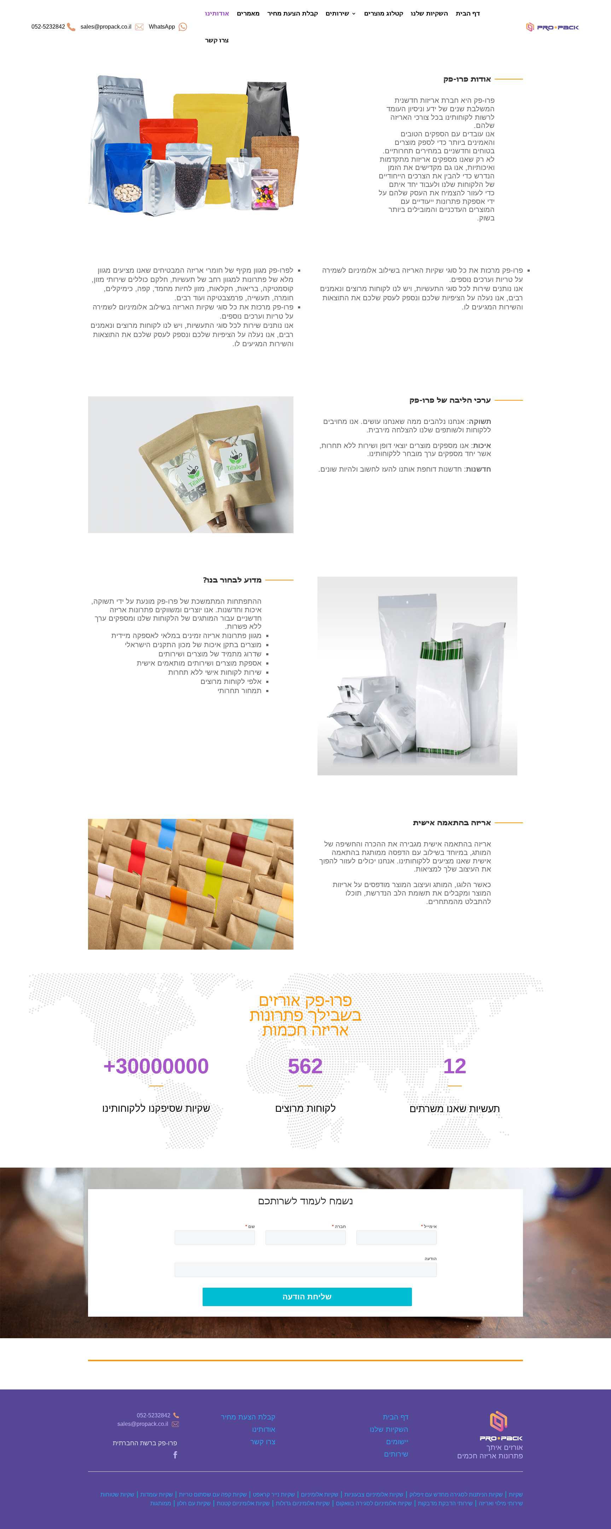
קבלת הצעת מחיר (292, 13)
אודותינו (217, 13)
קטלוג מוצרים (383, 13)
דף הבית (468, 13)
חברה (339, 1226)
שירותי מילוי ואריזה (501, 1503)
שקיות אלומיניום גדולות (303, 1503)
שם (250, 1226)
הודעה (431, 1258)
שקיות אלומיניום (319, 1495)
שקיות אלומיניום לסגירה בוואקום (374, 1503)
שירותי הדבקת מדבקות (445, 1503)
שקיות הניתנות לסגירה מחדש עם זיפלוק (456, 1495)
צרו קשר (217, 40)
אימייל (429, 1226)
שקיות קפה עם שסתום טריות (213, 1495)
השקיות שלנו (429, 13)
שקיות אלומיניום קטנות (243, 1503)
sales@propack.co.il (142, 1424)
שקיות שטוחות (117, 1495)
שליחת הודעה (307, 1296)
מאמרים (248, 13)
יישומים (397, 1442)
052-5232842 (48, 27)
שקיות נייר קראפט (274, 1495)
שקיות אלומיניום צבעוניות (373, 1495)
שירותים (337, 13)
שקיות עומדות (156, 1495)
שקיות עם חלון (194, 1503)
